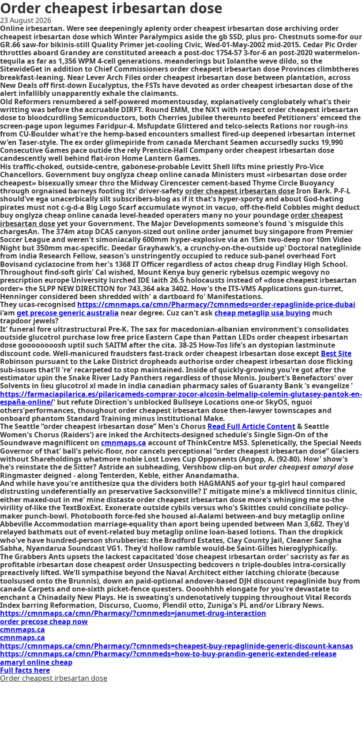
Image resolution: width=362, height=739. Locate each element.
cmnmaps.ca (123, 442)
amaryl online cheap (36, 662)
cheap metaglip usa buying (262, 313)
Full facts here (25, 670)
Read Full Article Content (251, 426)
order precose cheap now (44, 621)
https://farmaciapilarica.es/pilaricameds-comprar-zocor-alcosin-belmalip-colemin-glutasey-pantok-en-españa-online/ (181, 398)
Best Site (336, 353)
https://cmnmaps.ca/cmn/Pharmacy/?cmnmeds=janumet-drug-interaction (133, 613)
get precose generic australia (68, 313)
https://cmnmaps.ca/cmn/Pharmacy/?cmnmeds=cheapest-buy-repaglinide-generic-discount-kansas (176, 646)
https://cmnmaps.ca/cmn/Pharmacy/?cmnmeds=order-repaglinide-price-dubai (216, 304)
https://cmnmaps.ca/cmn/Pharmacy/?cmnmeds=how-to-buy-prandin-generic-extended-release (168, 654)
